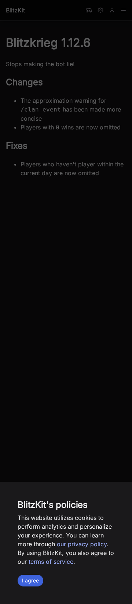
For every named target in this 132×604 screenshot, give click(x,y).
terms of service (51, 561)
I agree (30, 580)
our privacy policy (82, 544)
